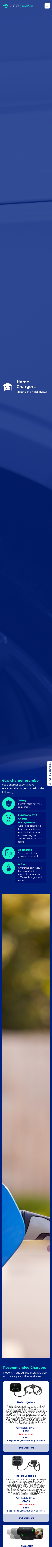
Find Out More (26, 1448)
